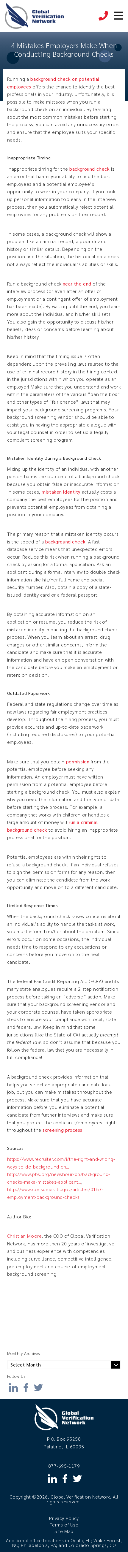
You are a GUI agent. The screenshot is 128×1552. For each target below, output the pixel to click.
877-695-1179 (103, 12)
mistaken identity (61, 492)
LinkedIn (13, 1385)
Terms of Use (64, 1524)
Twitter (38, 1385)
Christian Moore (24, 1236)
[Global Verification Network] (34, 16)
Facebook (25, 1385)
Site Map (64, 1531)
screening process (62, 1130)
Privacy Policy (64, 1518)
